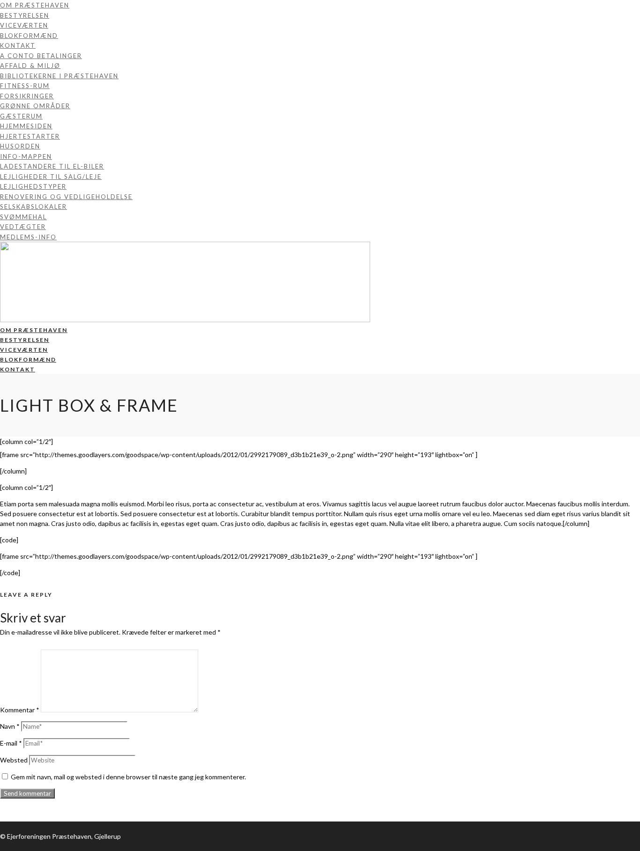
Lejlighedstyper (33, 186)
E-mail (11, 743)
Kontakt (18, 45)
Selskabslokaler (33, 206)
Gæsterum (21, 116)
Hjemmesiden (26, 126)
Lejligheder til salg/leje (51, 176)
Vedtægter (23, 226)
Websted (14, 760)
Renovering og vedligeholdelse (66, 196)
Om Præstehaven (34, 5)
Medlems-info (28, 237)
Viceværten (24, 25)
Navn (10, 726)
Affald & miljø (30, 65)
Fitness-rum (25, 85)
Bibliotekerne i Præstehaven (59, 76)
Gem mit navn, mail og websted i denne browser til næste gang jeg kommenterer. (128, 777)
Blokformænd (29, 35)
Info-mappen (26, 156)
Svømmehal (23, 217)
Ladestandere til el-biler (52, 166)
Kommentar (19, 710)
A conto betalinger (41, 55)
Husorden (20, 146)
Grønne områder (35, 106)
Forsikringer (27, 96)
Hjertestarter (30, 136)
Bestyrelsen (24, 15)
